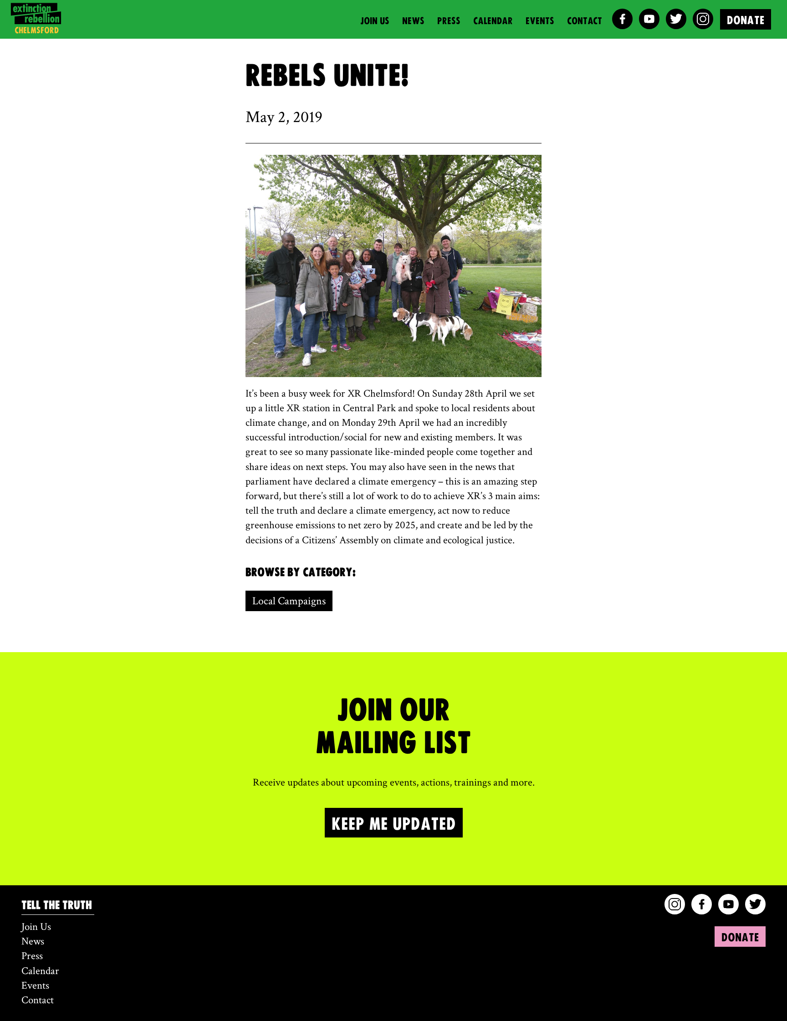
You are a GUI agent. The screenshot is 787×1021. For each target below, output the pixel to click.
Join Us (374, 20)
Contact (584, 20)
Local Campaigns (289, 601)
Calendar (493, 20)
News (413, 20)
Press (448, 20)
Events (540, 20)
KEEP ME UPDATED (394, 822)
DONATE (745, 19)
